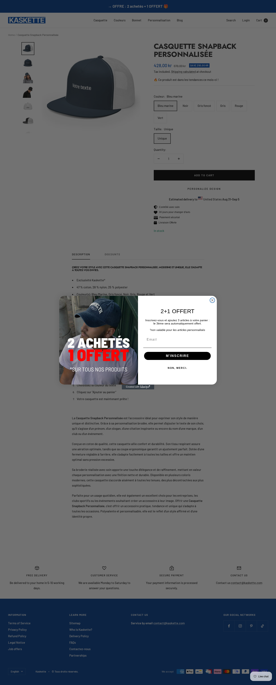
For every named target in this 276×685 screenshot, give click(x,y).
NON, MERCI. (177, 368)
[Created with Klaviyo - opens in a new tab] (138, 387)
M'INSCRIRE (177, 356)
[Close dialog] (212, 300)
